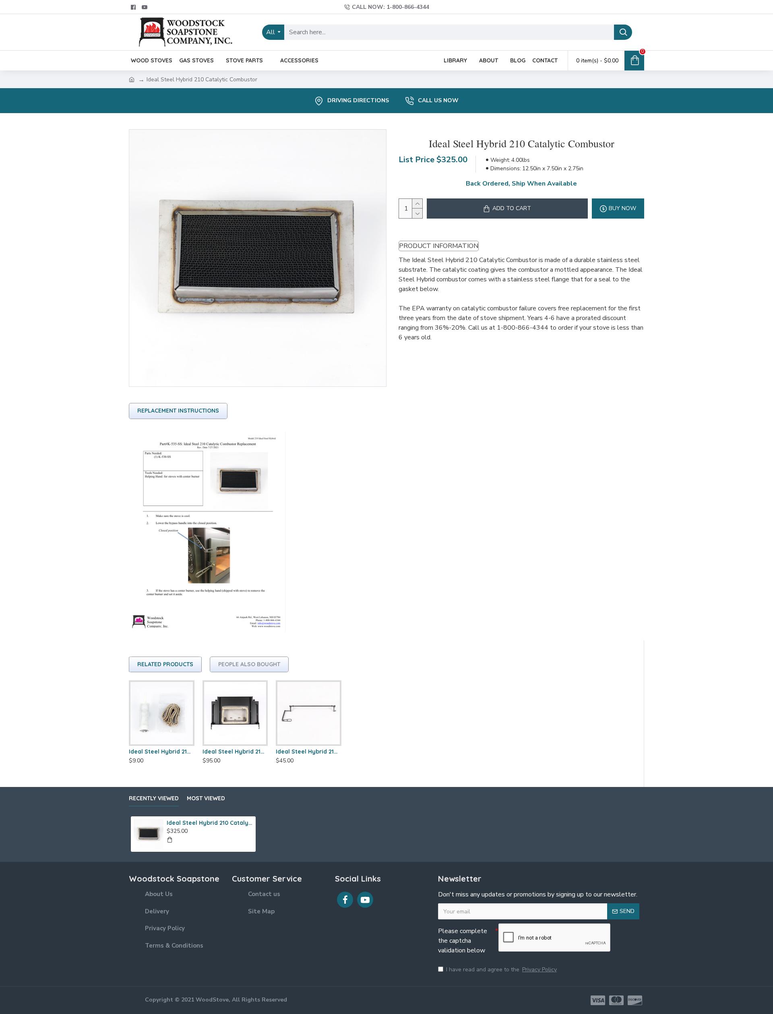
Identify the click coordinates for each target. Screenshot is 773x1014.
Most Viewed (206, 798)
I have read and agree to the (501, 969)
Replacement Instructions (178, 410)
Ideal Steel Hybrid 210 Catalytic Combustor (210, 822)
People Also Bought (249, 664)
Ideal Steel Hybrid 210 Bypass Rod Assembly (308, 751)
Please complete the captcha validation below (462, 941)
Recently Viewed (154, 798)
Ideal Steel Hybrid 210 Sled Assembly (235, 751)
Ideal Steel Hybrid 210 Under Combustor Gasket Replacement (161, 751)
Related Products (165, 664)
